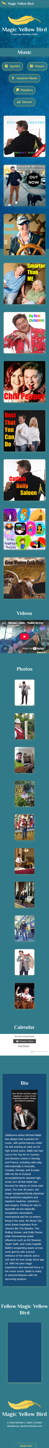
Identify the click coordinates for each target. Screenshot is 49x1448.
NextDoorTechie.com (31, 1426)
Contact (38, 1422)
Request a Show (26, 1041)
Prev (3, 637)
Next (46, 637)
